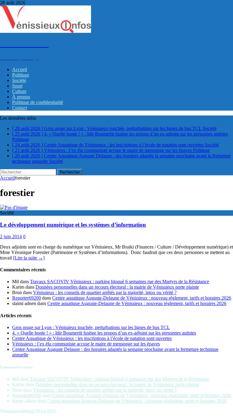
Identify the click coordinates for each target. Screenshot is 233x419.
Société (19, 80)
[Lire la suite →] (29, 257)
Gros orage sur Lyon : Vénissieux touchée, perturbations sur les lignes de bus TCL (91, 327)
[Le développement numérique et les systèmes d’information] (14, 207)
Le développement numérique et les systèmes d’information (73, 225)
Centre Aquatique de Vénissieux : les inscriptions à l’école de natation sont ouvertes (92, 338)
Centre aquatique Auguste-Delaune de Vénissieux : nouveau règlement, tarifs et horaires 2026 (141, 298)
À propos (21, 96)
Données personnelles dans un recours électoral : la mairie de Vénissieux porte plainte (117, 287)
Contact (19, 107)
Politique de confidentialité (37, 102)
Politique (20, 74)
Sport (17, 85)
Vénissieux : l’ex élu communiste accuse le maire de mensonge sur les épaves (86, 343)
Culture (19, 91)
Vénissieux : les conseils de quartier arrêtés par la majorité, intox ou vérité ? (105, 292)
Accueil (19, 69)
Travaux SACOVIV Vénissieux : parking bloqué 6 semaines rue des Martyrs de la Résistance (119, 281)
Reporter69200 (26, 298)
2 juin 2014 (11, 236)
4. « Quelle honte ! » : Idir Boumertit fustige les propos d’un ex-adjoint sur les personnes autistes (104, 332)
